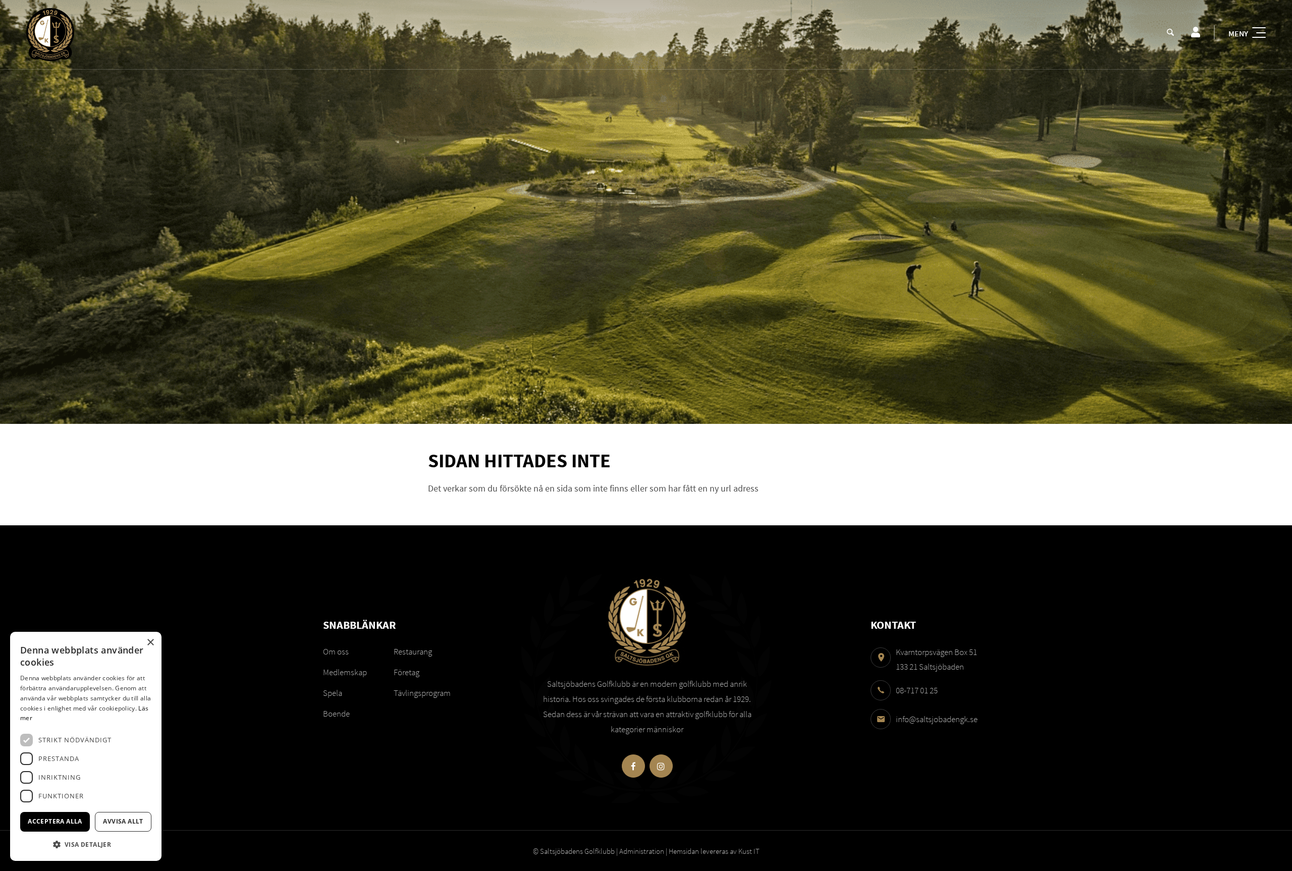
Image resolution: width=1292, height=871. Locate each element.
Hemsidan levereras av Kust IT (714, 851)
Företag (406, 672)
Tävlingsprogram (422, 692)
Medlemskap (345, 672)
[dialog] (86, 746)
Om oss (336, 651)
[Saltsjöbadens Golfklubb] (50, 34)
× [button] (150, 642)
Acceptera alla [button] (55, 821)
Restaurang (413, 651)
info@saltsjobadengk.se (937, 719)
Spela (332, 692)
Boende (336, 713)
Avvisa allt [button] (123, 821)
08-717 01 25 (917, 690)
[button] (85, 844)
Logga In (1195, 32)
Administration (641, 851)
